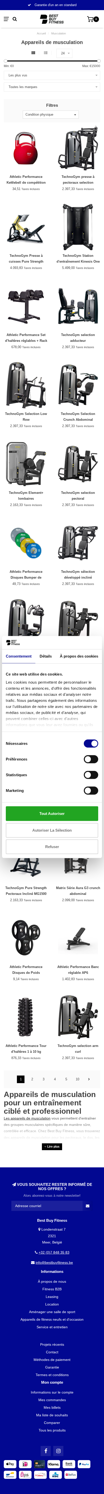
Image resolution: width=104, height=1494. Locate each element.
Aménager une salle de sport (52, 1312)
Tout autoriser (52, 813)
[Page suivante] (89, 1079)
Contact (52, 1352)
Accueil (41, 33)
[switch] (91, 759)
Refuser (52, 847)
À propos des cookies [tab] (79, 656)
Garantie (52, 1367)
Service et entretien (52, 1327)
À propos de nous (52, 1281)
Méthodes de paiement (52, 1360)
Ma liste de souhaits (52, 1415)
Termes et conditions (52, 1375)
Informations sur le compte (52, 1392)
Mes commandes (52, 1400)
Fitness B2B (52, 1289)
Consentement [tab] (19, 656)
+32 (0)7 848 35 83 (54, 1252)
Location (52, 1304)
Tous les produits (52, 1430)
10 (77, 1079)
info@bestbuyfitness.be (54, 1262)
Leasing (52, 1297)
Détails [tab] (46, 656)
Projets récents (52, 1344)
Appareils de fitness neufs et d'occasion (52, 1319)
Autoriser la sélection (52, 830)
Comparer (52, 1423)
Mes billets (52, 1407)
